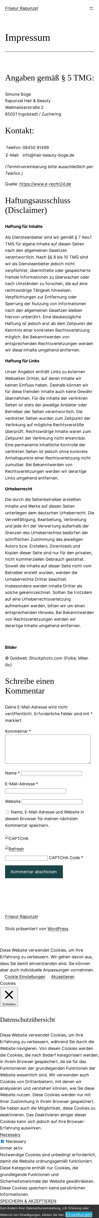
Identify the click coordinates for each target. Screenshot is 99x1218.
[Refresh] (14, 848)
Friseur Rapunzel (21, 8)
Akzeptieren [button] (63, 976)
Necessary (16, 1141)
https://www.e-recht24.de (45, 184)
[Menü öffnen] (91, 8)
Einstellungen (79, 1214)
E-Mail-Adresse (21, 783)
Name (12, 773)
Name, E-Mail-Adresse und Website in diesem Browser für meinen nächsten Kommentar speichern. (44, 819)
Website (12, 801)
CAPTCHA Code (64, 857)
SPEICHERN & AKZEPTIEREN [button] (28, 1201)
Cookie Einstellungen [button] (25, 976)
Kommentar (18, 731)
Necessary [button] (10, 1134)
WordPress (57, 928)
